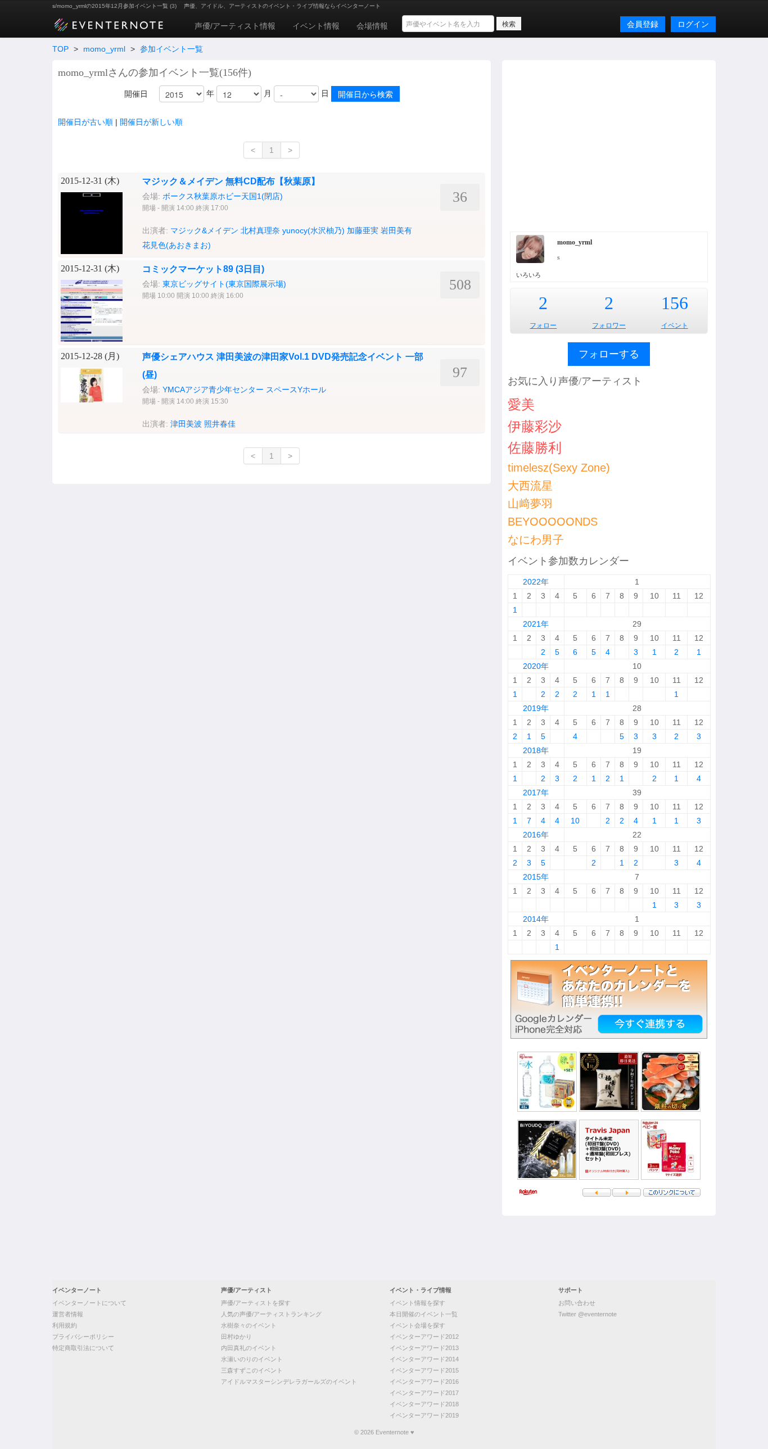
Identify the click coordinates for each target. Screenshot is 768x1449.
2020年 (536, 666)
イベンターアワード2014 (424, 1359)
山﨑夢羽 (530, 503)
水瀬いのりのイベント (252, 1359)
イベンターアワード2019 (424, 1415)
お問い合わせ (576, 1302)
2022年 (536, 581)
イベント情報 (316, 25)
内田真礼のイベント (249, 1347)
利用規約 (64, 1325)
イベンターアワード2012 (424, 1336)
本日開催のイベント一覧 (424, 1314)
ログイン (693, 24)
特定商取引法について (83, 1347)
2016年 (536, 834)
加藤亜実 (362, 230)
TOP (60, 48)
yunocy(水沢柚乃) (313, 230)
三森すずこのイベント (252, 1370)
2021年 (536, 623)
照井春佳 (220, 423)
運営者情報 (67, 1314)
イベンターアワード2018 (424, 1404)
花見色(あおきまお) (176, 245)
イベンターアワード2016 (424, 1381)
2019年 (536, 708)
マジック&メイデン (204, 230)
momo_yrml (104, 48)
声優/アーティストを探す (256, 1302)
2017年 (536, 792)
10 (575, 820)
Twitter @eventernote (587, 1314)
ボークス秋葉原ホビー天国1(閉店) (222, 196)
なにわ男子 (536, 539)
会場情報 (372, 25)
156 (674, 303)
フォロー (543, 325)
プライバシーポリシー (83, 1336)
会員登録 (642, 24)
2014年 (536, 918)
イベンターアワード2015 (424, 1370)
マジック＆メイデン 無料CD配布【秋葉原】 (231, 181)
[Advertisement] (608, 144)
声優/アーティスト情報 (235, 25)
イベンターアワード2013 (424, 1347)
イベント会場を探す (417, 1325)
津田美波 (186, 423)
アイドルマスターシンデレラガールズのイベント (289, 1381)
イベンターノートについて (89, 1302)
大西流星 (530, 485)
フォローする (609, 354)
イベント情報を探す (417, 1302)
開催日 (136, 93)
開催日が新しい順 (151, 121)
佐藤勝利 (535, 447)
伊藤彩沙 (535, 426)
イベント (674, 325)
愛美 (521, 404)
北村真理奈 (260, 230)
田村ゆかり (236, 1336)
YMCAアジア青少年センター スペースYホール (244, 389)
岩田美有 (396, 230)
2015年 (536, 876)
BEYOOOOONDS (553, 521)
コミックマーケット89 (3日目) (203, 269)
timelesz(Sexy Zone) (559, 467)
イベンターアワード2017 (424, 1392)
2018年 (536, 750)
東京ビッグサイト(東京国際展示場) (224, 283)
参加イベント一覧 (171, 48)
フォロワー (609, 325)
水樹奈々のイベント (249, 1325)
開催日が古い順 (85, 121)
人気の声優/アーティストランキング (271, 1314)
